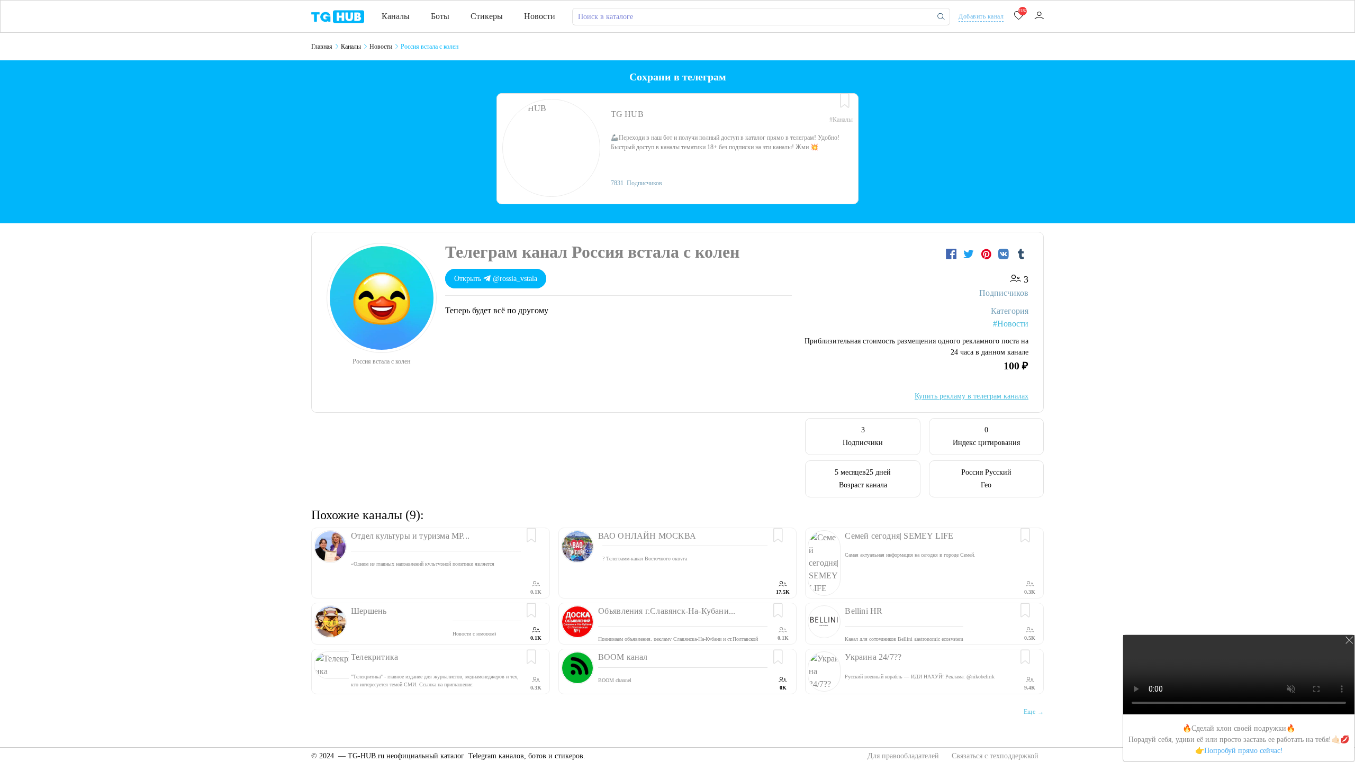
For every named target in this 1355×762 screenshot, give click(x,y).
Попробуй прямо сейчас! (1243, 751)
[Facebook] (952, 254)
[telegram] (337, 15)
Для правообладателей (904, 756)
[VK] (1004, 254)
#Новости (1010, 323)
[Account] (1039, 16)
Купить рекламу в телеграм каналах (971, 396)
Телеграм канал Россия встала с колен (592, 251)
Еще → (1034, 711)
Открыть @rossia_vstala (495, 279)
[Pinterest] (987, 254)
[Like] (844, 101)
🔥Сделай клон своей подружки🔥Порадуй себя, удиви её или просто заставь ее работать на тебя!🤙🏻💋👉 (1238, 739)
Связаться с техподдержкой (995, 756)
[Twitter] (970, 254)
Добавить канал (981, 16)
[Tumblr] (1021, 254)
